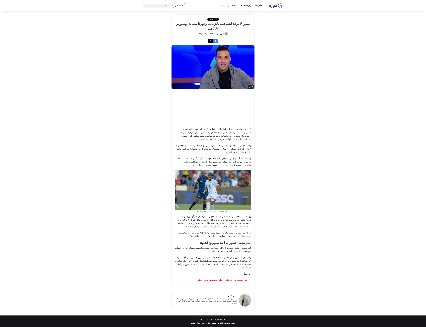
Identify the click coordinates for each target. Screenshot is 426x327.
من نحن (213, 323)
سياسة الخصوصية (229, 323)
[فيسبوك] (215, 41)
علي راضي (220, 34)
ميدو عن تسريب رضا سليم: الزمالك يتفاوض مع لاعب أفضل (222, 280)
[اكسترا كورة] (274, 5)
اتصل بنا (220, 323)
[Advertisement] (213, 107)
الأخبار (259, 5)
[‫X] (210, 41)
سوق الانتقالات (246, 5)
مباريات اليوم (206, 323)
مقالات (234, 5)
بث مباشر (225, 5)
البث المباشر (179, 6)
